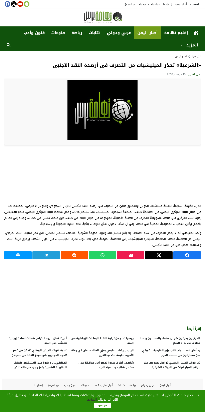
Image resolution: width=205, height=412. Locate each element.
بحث (8, 45)
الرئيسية (195, 3)
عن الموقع (130, 3)
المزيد (192, 45)
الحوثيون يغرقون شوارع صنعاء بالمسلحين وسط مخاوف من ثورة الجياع (170, 340)
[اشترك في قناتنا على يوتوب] (20, 4)
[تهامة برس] (102, 17)
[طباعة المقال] (18, 255)
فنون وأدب (34, 32)
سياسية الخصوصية (149, 3)
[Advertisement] (102, 174)
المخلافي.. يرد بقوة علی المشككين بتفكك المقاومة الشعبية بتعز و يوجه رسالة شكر (40, 365)
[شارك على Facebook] (187, 255)
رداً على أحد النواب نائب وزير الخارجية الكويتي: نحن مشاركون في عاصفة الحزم (170, 353)
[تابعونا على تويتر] (13, 4)
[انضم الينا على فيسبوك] (7, 4)
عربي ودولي (119, 32)
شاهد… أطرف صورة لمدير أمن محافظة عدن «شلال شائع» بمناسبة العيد (106, 365)
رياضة (76, 32)
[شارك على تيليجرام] (46, 255)
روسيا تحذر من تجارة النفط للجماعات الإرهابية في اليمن (102, 340)
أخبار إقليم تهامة (103, 385)
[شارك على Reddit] (74, 255)
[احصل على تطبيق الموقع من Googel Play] (26, 4)
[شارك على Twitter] (159, 255)
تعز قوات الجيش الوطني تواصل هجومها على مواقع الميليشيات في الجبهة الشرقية (171, 365)
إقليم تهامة (176, 32)
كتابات (94, 32)
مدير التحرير (195, 74)
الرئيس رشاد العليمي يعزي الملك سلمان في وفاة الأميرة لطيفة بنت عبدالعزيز (102, 353)
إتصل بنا (167, 3)
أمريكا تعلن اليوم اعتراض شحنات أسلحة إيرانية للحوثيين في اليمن (38, 340)
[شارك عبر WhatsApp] (102, 255)
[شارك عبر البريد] (130, 255)
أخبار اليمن (181, 3)
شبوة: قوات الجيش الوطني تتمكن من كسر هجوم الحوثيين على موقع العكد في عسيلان (39, 353)
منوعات (58, 32)
